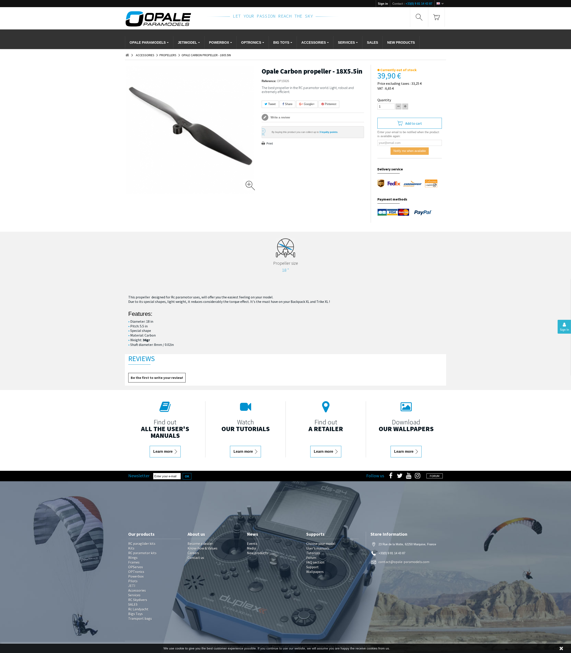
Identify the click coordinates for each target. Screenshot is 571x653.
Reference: (269, 81)
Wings (133, 557)
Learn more (163, 451)
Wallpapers (315, 571)
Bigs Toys (135, 614)
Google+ (309, 104)
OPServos (135, 567)
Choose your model (320, 543)
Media (251, 548)
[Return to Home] (127, 55)
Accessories (137, 590)
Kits (131, 548)
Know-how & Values (202, 548)
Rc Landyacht (138, 609)
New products (257, 553)
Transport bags (140, 618)
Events (252, 543)
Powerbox (136, 576)
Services (134, 595)
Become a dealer (200, 543)
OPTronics (136, 571)
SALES (133, 604)
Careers (193, 553)
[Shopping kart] (436, 17)
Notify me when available (409, 151)
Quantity (384, 100)
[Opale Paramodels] (162, 18)
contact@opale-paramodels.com (404, 562)
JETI (131, 585)
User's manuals (317, 548)
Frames (134, 562)
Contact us (196, 557)
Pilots (133, 581)
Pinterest (330, 104)
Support (312, 567)
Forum (311, 557)
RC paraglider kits (141, 543)
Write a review (280, 117)
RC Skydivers (137, 599)
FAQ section (315, 562)
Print (270, 143)
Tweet (271, 104)
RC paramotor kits (142, 553)
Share (288, 104)
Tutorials (313, 553)
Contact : (412, 3)
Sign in (383, 3)
